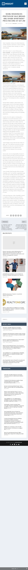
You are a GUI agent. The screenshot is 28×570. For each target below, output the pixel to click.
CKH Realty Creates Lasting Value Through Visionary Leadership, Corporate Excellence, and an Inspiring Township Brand (14, 406)
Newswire (15, 23)
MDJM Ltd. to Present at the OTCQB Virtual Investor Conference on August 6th (13, 428)
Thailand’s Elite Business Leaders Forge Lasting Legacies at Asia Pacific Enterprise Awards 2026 (14, 334)
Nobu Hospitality (6, 52)
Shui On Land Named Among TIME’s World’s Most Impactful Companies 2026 (13, 433)
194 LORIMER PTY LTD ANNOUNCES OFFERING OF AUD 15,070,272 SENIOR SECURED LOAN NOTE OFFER (13, 354)
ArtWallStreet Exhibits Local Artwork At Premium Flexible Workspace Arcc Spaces (13, 274)
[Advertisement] (14, 508)
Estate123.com (18, 442)
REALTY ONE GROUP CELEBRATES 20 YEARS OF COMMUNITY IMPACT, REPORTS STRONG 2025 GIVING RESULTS (14, 309)
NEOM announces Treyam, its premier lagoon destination (12, 294)
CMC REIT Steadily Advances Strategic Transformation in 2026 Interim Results (12, 328)
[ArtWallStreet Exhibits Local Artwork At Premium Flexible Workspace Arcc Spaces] (14, 265)
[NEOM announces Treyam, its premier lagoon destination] (14, 285)
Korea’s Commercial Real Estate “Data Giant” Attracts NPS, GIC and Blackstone (13, 340)
